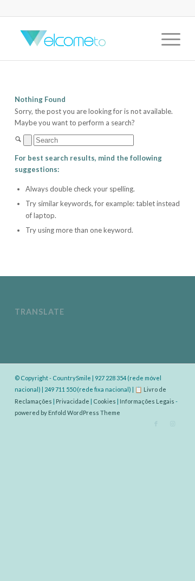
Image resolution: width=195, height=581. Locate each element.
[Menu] (165, 38)
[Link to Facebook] (156, 424)
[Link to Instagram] (172, 424)
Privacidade (72, 401)
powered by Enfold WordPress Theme (67, 412)
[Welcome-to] (81, 38)
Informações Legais (147, 401)
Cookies (104, 401)
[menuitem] (165, 38)
